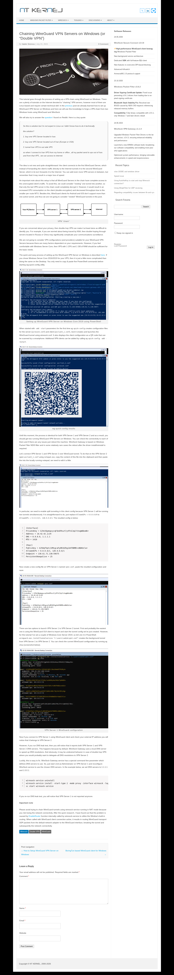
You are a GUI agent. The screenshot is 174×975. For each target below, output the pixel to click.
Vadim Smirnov (28, 44)
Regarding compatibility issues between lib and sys (134, 192)
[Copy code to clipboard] (105, 530)
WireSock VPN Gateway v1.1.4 (128, 129)
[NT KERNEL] (41, 13)
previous (69, 106)
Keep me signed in (125, 233)
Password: (118, 223)
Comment (24, 876)
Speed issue (119, 176)
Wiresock (24, 832)
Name (22, 908)
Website (22, 933)
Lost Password (120, 246)
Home (21, 20)
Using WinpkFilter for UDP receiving (128, 188)
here (103, 255)
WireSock (62, 20)
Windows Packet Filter (40, 20)
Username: (119, 214)
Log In (150, 247)
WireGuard (46, 832)
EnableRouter (35, 816)
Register (117, 244)
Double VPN (35, 832)
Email (22, 920)
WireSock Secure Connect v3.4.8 (129, 43)
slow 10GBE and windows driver (126, 172)
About (110, 20)
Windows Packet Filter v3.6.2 (127, 87)
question (49, 117)
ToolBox (78, 20)
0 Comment (103, 44)
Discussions (94, 20)
